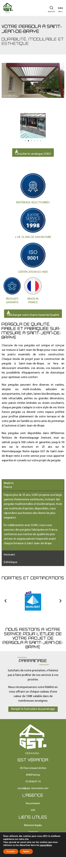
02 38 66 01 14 (33, 781)
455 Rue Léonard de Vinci (33, 768)
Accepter (11, 851)
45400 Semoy (33, 775)
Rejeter (26, 851)
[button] (25, 140)
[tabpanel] (33, 521)
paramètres (46, 845)
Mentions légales (33, 825)
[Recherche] (51, 8)
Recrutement (33, 803)
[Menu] (60, 8)
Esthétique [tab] (10, 562)
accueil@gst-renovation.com (33, 788)
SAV (33, 810)
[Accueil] (33, 739)
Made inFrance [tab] (9, 485)
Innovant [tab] (9, 554)
